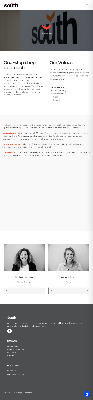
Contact (10, 355)
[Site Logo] (11, 5)
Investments (12, 346)
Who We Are (12, 352)
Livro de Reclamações (17, 374)
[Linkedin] (9, 331)
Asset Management (15, 349)
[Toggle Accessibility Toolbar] (87, 394)
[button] (87, 5)
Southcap (11, 371)
